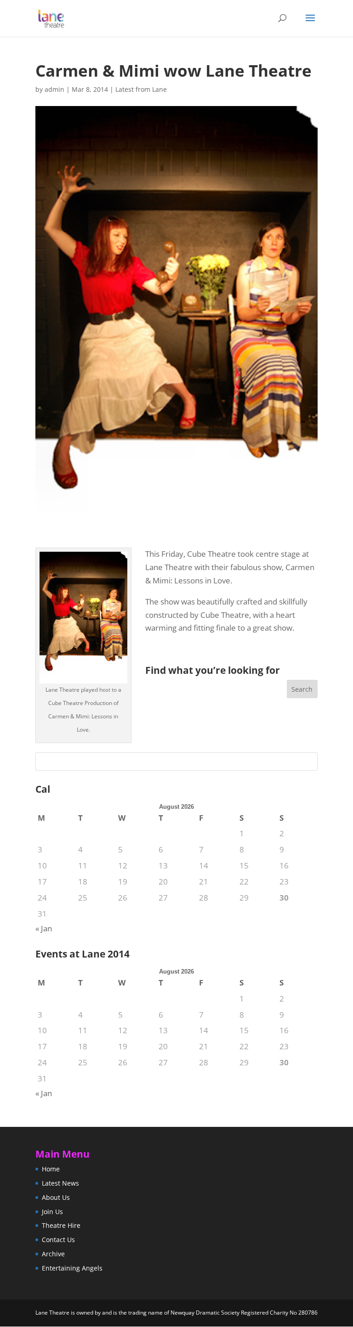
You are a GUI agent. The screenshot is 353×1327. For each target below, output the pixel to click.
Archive (53, 1253)
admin (54, 89)
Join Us (52, 1211)
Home (51, 1169)
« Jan (43, 928)
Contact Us (58, 1239)
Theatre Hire (61, 1225)
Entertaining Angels (72, 1268)
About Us (56, 1197)
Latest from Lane (141, 89)
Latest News (60, 1183)
